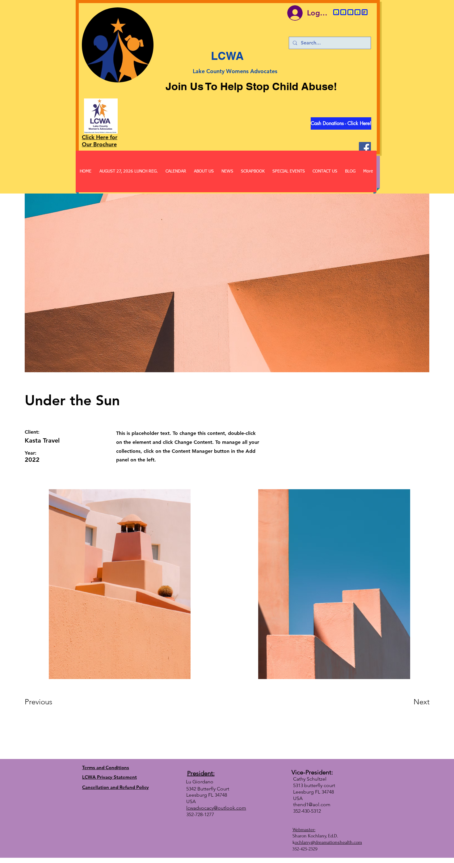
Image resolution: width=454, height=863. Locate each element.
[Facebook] (365, 148)
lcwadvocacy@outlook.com (216, 808)
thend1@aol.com (311, 804)
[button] (145, 75)
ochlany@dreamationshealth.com (328, 842)
